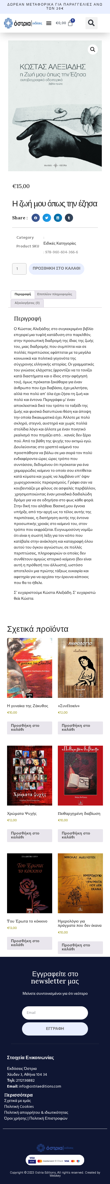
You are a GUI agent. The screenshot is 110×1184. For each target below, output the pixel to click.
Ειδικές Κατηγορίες (59, 244)
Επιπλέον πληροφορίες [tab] (54, 294)
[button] (49, 23)
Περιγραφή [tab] (23, 294)
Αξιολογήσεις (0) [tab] (27, 303)
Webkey (55, 1175)
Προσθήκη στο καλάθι (56, 268)
